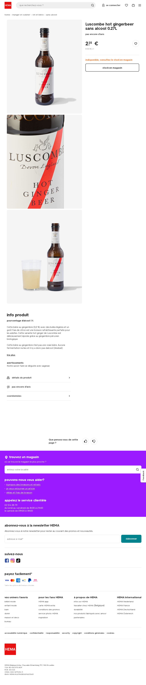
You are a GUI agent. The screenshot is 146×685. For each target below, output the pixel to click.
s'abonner (131, 538)
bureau (8, 621)
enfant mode (11, 605)
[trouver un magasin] (137, 469)
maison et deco (12, 617)
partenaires (79, 617)
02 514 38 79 (11, 505)
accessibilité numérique (16, 633)
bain (7, 609)
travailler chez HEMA (83, 605)
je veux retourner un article (20, 488)
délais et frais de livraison (19, 492)
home (7, 15)
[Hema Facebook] (7, 561)
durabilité (78, 609)
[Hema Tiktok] (18, 561)
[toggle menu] (139, 5)
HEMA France (123, 605)
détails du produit (22, 377)
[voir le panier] (133, 5)
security (66, 633)
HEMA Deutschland (126, 609)
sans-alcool (51, 15)
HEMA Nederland (125, 601)
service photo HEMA (48, 613)
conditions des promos (49, 609)
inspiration (43, 617)
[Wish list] (126, 5)
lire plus (11, 355)
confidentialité (36, 633)
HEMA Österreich (125, 613)
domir (7, 613)
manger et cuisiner (21, 15)
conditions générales (94, 633)
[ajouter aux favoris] (135, 43)
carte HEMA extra (46, 605)
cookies (110, 633)
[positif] (85, 441)
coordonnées (14, 396)
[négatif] (93, 441)
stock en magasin (112, 67)
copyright (77, 633)
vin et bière (38, 15)
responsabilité (53, 633)
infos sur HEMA (81, 601)
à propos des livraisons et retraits (23, 484)
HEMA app (43, 601)
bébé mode (10, 601)
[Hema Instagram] (13, 561)
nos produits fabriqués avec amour (90, 613)
